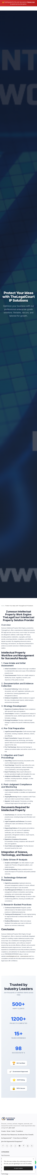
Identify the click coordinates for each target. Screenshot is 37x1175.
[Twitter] (7, 1145)
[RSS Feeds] (31, 1145)
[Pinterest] (23, 1145)
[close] (33, 1159)
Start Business (5, 1155)
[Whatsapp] (15, 1145)
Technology (4, 1174)
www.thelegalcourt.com (12, 956)
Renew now (31, 2)
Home (2, 605)
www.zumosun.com (25, 956)
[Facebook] (3, 1145)
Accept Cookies (18, 1168)
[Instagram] (11, 1145)
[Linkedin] (27, 1145)
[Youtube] (19, 1145)
